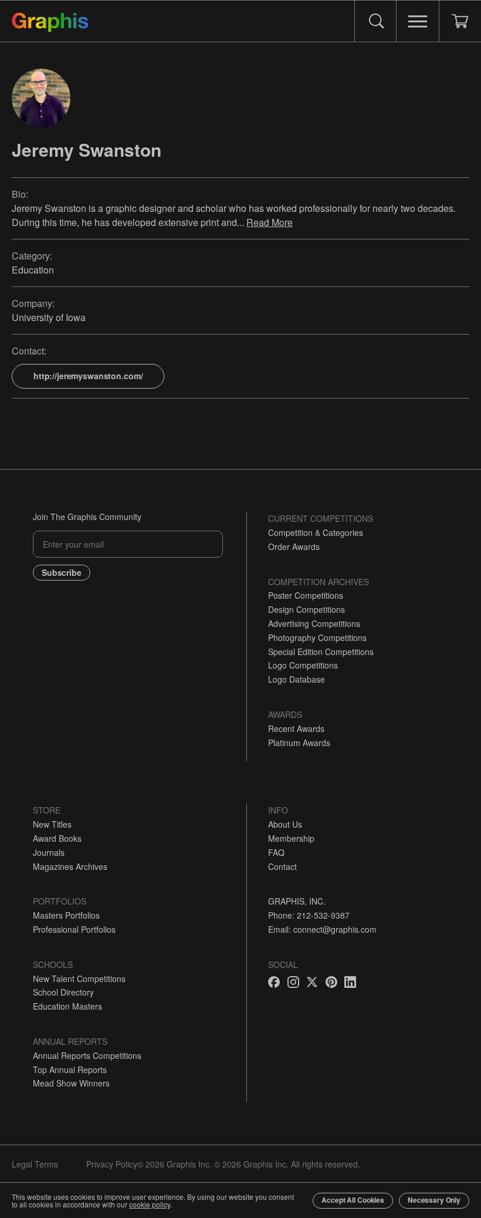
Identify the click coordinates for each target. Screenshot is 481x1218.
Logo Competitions (303, 665)
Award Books (57, 838)
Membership (291, 838)
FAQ (276, 852)
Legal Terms (35, 1164)
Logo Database (296, 679)
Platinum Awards (299, 742)
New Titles (52, 824)
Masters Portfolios (66, 915)
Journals (49, 852)
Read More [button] (269, 222)
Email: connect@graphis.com (322, 929)
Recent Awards (296, 728)
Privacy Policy (111, 1164)
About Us (285, 824)
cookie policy (149, 1204)
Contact (282, 866)
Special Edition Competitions (321, 651)
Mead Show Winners (71, 1083)
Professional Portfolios (74, 929)
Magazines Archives (70, 866)
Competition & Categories (315, 532)
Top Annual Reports (70, 1069)
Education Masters (67, 1006)
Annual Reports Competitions (87, 1055)
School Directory (63, 992)
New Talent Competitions (79, 978)
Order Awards (294, 546)
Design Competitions (306, 609)
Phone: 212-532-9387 (309, 915)
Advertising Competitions (314, 623)
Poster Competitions (305, 595)
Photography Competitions (317, 637)
